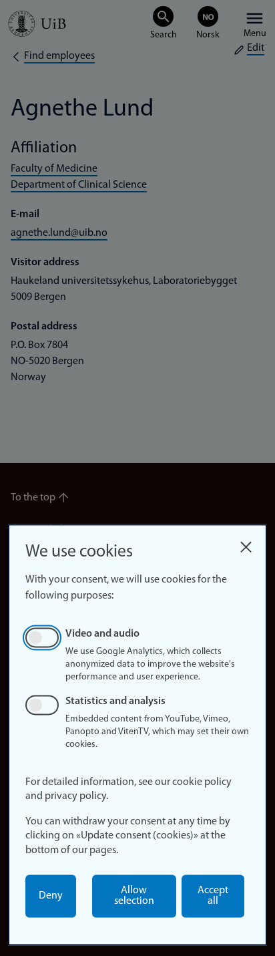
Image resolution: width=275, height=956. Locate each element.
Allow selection (134, 896)
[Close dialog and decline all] (246, 543)
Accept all (213, 896)
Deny (51, 896)
